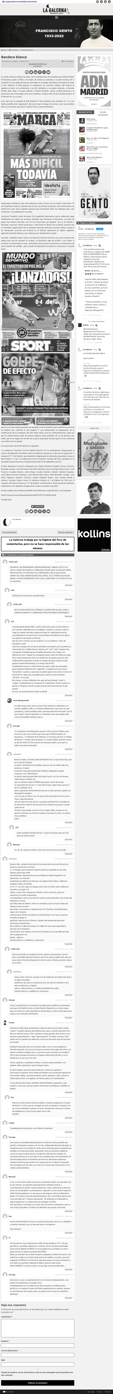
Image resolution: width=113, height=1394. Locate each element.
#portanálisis (88, 358)
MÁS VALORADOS (103, 113)
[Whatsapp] (44, 72)
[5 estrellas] (41, 66)
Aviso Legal (91, 1391)
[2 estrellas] (36, 66)
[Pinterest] (40, 72)
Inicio (4, 50)
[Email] (48, 72)
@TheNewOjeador (90, 329)
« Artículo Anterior (9, 532)
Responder (68, 585)
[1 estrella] (34, 66)
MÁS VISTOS (86, 112)
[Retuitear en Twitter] (89, 321)
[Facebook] (27, 72)
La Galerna (14, 61)
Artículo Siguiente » (65, 532)
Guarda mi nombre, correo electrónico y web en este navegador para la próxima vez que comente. (37, 1373)
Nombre (5, 1341)
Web (3, 1360)
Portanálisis (14, 50)
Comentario (6, 1317)
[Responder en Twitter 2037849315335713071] (85, 422)
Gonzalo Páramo (92, 124)
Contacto (99, 1391)
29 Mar (95, 245)
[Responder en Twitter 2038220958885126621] (85, 315)
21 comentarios (69, 61)
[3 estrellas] (38, 66)
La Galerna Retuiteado (98, 321)
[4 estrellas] (39, 66)
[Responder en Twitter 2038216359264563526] (85, 381)
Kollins (86, 325)
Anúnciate (108, 1391)
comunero (17, 754)
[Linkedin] (35, 72)
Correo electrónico (10, 1351)
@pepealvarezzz (89, 331)
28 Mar (95, 388)
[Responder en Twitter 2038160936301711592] (85, 342)
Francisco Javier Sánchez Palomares (90, 153)
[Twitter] (31, 72)
